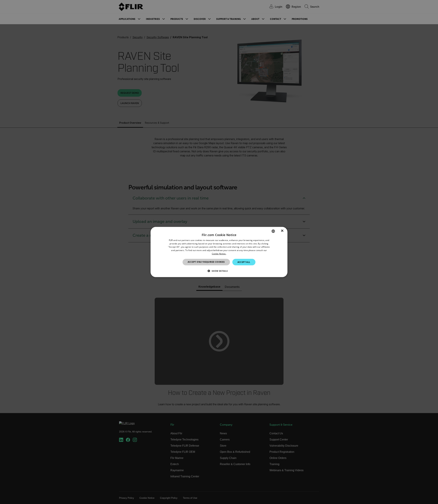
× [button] (282, 231)
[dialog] (219, 252)
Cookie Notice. (219, 253)
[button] (219, 271)
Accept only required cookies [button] (206, 261)
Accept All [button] (243, 261)
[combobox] (273, 231)
